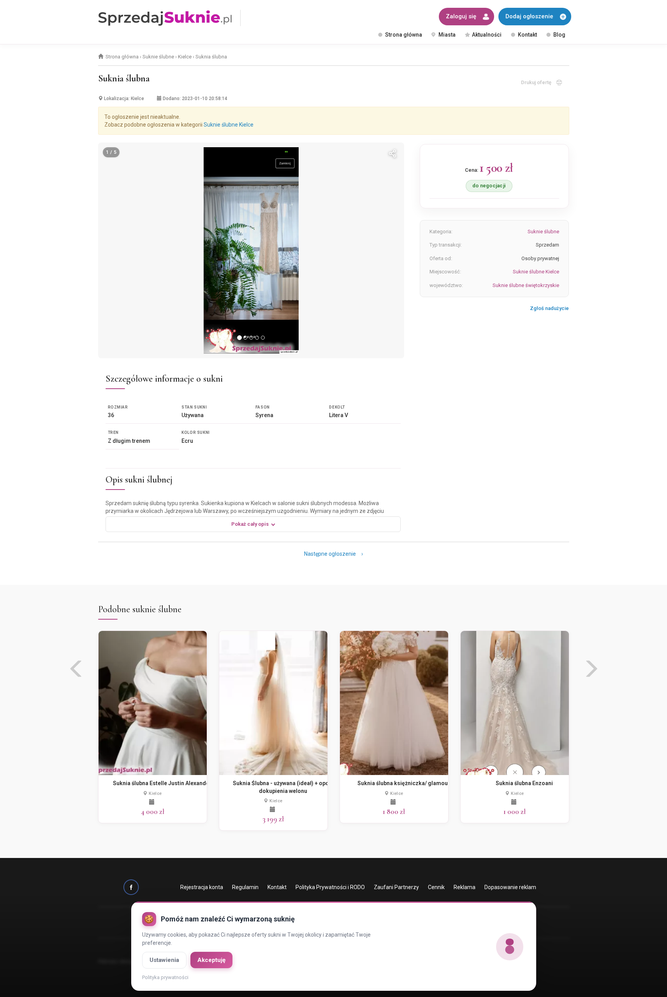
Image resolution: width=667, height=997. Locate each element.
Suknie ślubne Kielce (228, 125)
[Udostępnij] (392, 154)
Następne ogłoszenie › (333, 554)
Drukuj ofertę (538, 82)
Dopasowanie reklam (510, 887)
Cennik (436, 887)
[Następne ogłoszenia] (590, 671)
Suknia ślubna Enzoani (524, 783)
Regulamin (245, 887)
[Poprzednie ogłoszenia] (76, 671)
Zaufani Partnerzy (396, 887)
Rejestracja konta (201, 887)
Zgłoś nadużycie (549, 308)
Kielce (185, 57)
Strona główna (403, 35)
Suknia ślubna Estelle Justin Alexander (162, 783)
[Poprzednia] (114, 250)
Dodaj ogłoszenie (529, 16)
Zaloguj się (461, 16)
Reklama (464, 887)
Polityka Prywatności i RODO (330, 887)
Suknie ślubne (158, 57)
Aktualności (487, 35)
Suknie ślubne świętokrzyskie (526, 285)
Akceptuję (211, 960)
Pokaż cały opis (250, 524)
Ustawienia (164, 960)
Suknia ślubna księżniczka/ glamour (403, 783)
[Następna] (388, 250)
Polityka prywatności (165, 977)
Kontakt (527, 35)
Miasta (447, 35)
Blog (559, 35)
